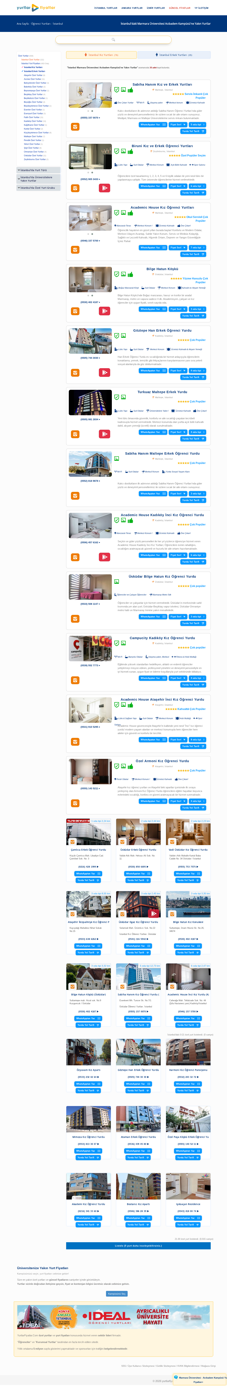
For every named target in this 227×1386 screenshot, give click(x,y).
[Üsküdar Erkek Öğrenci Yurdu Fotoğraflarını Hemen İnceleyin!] (122, 843)
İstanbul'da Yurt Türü (34, 170)
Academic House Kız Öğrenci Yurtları (162, 207)
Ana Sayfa (23, 23)
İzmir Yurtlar (156, 8)
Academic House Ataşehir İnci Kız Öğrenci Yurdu (162, 699)
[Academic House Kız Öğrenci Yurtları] (90, 218)
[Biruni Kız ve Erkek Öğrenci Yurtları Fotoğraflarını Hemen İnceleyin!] (75, 188)
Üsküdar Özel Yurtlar (33, 155)
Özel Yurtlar (23, 56)
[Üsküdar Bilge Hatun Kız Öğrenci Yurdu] (90, 587)
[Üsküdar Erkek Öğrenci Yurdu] (138, 832)
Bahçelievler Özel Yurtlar (35, 83)
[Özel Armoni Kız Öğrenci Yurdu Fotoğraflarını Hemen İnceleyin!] (75, 803)
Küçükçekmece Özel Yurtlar (36, 132)
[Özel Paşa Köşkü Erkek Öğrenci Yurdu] (188, 1119)
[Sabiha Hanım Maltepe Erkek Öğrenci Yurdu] (90, 464)
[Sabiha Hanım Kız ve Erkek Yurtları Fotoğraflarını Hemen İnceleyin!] (75, 127)
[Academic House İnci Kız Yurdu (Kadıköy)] (188, 976)
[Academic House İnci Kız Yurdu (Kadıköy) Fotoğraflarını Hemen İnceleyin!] (172, 988)
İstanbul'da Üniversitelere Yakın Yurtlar (36, 179)
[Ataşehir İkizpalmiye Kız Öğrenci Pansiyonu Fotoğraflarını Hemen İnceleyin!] (72, 915)
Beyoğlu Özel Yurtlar (33, 102)
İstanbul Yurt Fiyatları (35, 63)
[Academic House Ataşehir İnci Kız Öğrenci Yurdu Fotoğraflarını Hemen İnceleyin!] (75, 742)
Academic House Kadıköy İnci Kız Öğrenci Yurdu (162, 515)
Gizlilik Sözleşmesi (166, 1366)
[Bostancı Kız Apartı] (138, 1186)
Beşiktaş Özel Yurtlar (33, 94)
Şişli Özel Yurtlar (31, 148)
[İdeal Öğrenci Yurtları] (113, 1328)
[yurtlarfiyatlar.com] (37, 7)
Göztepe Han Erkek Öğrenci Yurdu (162, 330)
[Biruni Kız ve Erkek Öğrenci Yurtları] (90, 156)
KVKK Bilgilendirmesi (188, 1366)
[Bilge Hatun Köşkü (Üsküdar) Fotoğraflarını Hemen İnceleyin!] (72, 988)
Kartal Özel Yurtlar (32, 129)
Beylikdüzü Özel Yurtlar (34, 98)
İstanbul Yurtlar (105, 8)
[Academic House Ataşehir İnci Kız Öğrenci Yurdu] (90, 710)
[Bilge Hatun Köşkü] (90, 279)
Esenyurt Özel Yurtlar (33, 113)
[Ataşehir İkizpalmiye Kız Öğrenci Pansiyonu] (88, 904)
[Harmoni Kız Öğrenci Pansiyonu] (188, 1052)
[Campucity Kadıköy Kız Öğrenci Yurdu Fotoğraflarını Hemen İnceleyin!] (75, 680)
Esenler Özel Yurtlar (33, 110)
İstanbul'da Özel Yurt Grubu (38, 187)
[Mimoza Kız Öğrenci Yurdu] (88, 1119)
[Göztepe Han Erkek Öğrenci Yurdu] (90, 341)
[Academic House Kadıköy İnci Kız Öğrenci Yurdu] (90, 525)
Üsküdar (159, 274)
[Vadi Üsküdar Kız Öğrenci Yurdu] (188, 832)
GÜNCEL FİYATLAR (179, 8)
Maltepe (159, 90)
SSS (123, 1366)
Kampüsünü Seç (116, 1293)
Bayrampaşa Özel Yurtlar (35, 90)
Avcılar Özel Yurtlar (32, 79)
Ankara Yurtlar (131, 8)
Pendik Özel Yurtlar (32, 140)
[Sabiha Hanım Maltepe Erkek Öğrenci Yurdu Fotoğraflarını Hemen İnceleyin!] (75, 496)
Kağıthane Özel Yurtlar (34, 125)
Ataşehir (159, 705)
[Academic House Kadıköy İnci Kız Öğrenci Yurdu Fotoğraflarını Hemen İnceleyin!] (75, 557)
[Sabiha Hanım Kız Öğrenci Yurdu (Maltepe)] (138, 976)
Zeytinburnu (159, 151)
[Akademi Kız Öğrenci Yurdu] (88, 1186)
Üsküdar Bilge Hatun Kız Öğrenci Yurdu (162, 576)
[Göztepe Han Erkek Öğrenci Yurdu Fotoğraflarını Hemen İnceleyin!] (75, 373)
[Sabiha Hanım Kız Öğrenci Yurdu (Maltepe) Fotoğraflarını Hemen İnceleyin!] (122, 988)
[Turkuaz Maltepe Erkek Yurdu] (90, 402)
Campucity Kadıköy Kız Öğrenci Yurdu (162, 638)
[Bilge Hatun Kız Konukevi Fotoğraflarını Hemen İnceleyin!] (172, 915)
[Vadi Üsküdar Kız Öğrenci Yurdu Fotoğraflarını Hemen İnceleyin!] (172, 843)
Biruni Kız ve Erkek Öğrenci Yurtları (162, 146)
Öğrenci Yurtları (41, 23)
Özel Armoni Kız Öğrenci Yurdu (162, 761)
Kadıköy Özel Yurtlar (33, 121)
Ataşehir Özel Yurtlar (33, 75)
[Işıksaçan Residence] (188, 1186)
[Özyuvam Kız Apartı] (88, 1052)
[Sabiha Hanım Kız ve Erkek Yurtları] (90, 95)
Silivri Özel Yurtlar (32, 144)
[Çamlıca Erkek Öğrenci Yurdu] (88, 832)
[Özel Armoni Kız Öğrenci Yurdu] (90, 771)
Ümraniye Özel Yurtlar (34, 152)
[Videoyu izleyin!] (104, 189)
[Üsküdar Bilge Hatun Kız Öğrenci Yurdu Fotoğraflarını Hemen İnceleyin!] (75, 619)
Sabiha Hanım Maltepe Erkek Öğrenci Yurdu (162, 453)
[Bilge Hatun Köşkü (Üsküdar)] (88, 976)
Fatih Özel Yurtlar (31, 117)
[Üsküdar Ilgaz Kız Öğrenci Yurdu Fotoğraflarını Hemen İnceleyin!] (122, 915)
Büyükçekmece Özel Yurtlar (36, 106)
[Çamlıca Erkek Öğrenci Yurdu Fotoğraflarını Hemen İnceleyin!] (72, 843)
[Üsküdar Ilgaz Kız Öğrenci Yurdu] (138, 904)
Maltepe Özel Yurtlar (33, 136)
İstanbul (58, 23)
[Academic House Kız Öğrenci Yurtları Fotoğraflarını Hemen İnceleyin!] (75, 250)
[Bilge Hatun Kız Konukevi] (188, 904)
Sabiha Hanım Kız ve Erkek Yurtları (162, 84)
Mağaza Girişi (208, 1366)
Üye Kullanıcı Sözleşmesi (141, 1366)
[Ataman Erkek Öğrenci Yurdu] (138, 1119)
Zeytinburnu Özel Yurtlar (35, 159)
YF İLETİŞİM (202, 8)
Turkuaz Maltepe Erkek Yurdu (162, 392)
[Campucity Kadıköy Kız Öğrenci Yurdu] (90, 648)
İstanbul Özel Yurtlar (30, 60)
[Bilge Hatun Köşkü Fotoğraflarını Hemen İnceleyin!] (75, 311)
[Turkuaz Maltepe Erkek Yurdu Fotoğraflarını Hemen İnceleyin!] (75, 434)
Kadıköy (159, 336)
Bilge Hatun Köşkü (162, 269)
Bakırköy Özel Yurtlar (33, 87)
